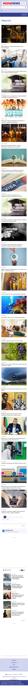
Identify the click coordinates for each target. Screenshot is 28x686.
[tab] (20, 570)
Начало (14, 660)
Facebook (15, 674)
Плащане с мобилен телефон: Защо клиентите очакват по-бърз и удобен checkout (13, 511)
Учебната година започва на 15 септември (12, 340)
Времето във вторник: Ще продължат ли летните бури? (14, 389)
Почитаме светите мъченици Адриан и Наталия (13, 294)
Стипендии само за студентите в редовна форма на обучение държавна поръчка (13, 96)
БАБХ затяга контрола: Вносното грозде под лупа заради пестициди (14, 364)
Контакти (9, 674)
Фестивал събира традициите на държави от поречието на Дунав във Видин (13, 121)
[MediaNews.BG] (14, 3)
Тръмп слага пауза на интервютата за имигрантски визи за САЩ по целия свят (11, 195)
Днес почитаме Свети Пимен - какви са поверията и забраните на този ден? (11, 146)
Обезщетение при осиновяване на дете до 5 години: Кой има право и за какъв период (12, 170)
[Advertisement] (14, 552)
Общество (6, 20)
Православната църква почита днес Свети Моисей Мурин (12, 47)
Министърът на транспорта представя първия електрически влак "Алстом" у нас (13, 439)
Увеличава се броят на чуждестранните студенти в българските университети (13, 220)
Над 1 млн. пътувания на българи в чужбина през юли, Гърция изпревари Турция (13, 71)
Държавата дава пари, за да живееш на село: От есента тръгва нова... (18, 605)
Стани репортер (14, 667)
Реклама (14, 669)
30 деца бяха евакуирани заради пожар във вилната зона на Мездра (18, 577)
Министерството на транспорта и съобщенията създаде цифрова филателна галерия (13, 487)
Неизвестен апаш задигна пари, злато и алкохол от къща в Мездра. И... (18, 614)
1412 (7, 519)
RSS (21, 674)
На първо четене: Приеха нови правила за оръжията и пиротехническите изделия (12, 245)
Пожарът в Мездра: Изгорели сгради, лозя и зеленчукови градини (17, 586)
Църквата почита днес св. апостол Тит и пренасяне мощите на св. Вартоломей (11, 414)
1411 (3, 519)
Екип (14, 664)
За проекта (14, 662)
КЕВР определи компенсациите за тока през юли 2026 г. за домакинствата (13, 270)
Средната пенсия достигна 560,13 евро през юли (13, 463)
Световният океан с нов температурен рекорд (13, 317)
